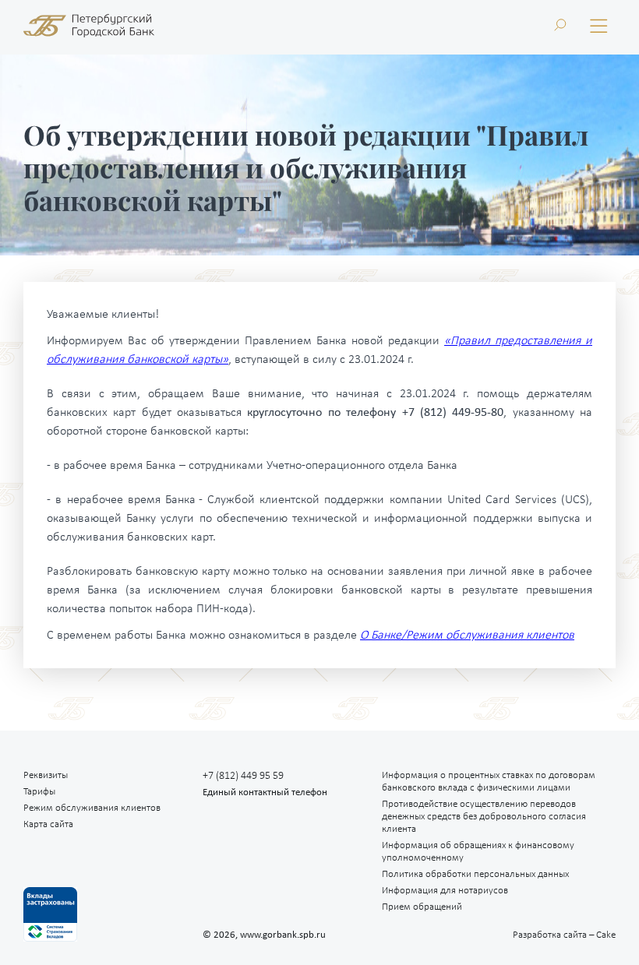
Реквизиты (45, 775)
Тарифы (39, 792)
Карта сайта (48, 824)
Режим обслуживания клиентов (92, 808)
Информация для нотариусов (445, 891)
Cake (564, 935)
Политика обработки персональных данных (475, 874)
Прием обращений (422, 907)
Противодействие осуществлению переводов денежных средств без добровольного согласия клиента (484, 816)
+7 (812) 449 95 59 (243, 776)
